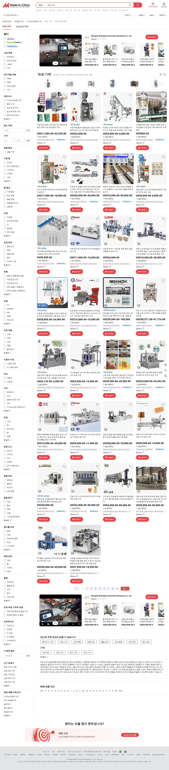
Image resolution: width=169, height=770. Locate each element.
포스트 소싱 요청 (130, 735)
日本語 (39, 754)
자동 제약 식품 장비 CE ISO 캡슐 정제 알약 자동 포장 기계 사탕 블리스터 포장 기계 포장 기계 (52, 376)
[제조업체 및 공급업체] (15, 5)
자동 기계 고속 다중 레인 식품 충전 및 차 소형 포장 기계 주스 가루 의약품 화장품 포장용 (151, 313)
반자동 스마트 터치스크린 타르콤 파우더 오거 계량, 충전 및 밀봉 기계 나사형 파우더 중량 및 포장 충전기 (117, 128)
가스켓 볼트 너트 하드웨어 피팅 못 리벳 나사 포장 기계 (85, 373)
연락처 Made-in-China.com (92, 752)
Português (72, 754)
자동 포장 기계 (87, 10)
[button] (86, 47)
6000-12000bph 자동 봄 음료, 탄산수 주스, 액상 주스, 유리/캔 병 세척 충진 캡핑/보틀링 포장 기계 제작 (52, 437)
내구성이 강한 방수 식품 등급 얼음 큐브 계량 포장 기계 (92, 60)
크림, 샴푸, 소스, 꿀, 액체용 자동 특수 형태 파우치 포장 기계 (151, 190)
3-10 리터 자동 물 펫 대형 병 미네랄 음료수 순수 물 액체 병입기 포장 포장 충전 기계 (118, 499)
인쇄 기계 (113, 10)
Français (47, 754)
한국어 (100, 754)
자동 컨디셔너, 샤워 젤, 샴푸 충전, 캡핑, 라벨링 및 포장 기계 (118, 249)
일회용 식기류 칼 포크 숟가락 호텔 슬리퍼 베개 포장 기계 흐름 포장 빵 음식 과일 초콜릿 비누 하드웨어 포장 (128, 60)
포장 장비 (52, 10)
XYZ (120, 691)
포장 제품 (77, 642)
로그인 (164, 6)
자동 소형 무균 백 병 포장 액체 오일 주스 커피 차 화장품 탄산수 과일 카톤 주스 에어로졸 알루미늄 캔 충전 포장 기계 (151, 499)
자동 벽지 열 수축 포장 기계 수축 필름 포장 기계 (85, 249)
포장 (45, 10)
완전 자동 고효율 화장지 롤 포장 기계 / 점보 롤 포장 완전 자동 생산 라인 (51, 500)
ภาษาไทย (130, 754)
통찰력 (114, 752)
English (14, 754)
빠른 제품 (107, 752)
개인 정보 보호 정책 (74, 752)
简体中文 (23, 754)
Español (55, 754)
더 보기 (43, 657)
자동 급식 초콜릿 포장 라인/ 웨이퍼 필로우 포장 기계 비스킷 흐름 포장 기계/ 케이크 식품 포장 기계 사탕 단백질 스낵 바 (85, 189)
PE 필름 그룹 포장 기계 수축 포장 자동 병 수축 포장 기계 (51, 559)
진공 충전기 (8, 708)
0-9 (41, 691)
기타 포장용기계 (10, 700)
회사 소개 (46, 752)
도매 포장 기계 (123, 10)
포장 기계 (60, 10)
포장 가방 (97, 10)
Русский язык (90, 754)
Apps (151, 15)
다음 (124, 588)
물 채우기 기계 (47, 642)
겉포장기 (7, 704)
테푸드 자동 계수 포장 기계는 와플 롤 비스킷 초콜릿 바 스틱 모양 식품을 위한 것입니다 (118, 189)
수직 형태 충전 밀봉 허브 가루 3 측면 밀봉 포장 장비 (147, 60)
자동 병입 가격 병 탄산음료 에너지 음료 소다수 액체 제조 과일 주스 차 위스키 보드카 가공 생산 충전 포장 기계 (85, 313)
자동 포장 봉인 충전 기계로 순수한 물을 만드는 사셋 (109, 60)
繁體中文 (32, 754)
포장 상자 (105, 10)
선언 (53, 752)
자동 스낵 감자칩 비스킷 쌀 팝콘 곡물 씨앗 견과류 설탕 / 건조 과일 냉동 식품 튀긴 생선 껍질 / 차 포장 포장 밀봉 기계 (151, 251)
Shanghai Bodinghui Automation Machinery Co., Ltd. (111, 36)
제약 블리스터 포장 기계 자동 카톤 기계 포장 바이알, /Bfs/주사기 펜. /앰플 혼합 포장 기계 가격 (118, 314)
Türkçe (138, 754)
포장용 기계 (8, 712)
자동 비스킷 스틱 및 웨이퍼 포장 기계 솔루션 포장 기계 (85, 497)
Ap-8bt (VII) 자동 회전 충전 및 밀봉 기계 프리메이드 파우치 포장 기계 (151, 373)
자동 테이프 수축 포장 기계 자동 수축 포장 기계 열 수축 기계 (85, 435)
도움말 (140, 15)
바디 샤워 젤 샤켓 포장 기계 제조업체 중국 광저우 (52, 190)
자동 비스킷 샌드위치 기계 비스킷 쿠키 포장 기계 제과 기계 (151, 435)
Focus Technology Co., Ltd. (87, 759)
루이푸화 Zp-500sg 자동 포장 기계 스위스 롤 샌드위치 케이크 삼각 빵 (52, 252)
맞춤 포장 (91, 642)
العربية (107, 754)
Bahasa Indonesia (158, 754)
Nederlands (115, 754)
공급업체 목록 (22, 26)
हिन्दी (123, 754)
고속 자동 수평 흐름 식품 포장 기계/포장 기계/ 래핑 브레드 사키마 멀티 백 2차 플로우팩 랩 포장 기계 (118, 376)
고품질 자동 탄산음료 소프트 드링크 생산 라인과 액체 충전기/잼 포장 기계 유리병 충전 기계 (52, 314)
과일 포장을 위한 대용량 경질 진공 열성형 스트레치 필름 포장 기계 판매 (118, 435)
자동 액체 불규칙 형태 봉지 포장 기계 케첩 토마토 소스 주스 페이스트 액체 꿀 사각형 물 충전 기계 (85, 128)
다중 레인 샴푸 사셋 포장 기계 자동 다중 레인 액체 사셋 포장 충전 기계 (52, 125)
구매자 (127, 15)
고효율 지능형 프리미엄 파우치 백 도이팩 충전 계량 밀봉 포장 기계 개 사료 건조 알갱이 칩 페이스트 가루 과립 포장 (85, 561)
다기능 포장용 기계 (11, 696)
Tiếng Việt (146, 754)
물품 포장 (104, 642)
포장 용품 (118, 642)
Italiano (80, 754)
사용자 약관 (61, 752)
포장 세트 (132, 642)
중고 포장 (146, 642)
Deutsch (63, 754)
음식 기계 (68, 10)
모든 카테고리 (11, 15)
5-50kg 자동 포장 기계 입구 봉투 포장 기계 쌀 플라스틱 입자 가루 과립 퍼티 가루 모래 (151, 127)
